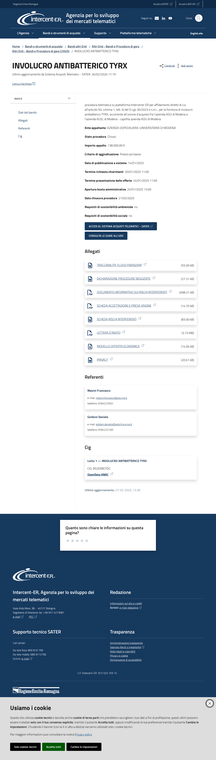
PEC (31, 617)
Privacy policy (83, 734)
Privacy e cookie (119, 656)
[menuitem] (194, 34)
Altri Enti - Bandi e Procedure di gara (115, 46)
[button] (199, 18)
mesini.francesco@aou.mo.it (111, 398)
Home (16, 46)
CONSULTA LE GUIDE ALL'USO (106, 236)
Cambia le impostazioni (84, 747)
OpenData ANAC (98, 474)
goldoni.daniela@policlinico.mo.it (114, 424)
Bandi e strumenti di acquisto (44, 46)
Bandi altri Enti (77, 46)
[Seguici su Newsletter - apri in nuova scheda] (155, 18)
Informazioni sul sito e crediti (126, 603)
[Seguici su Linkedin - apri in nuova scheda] (162, 18)
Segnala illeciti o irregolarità (125, 647)
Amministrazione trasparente (126, 643)
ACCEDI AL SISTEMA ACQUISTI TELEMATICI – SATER (119, 226)
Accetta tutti (53, 747)
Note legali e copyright (122, 651)
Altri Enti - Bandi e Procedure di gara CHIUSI (40, 51)
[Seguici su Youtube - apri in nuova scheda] (169, 18)
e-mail (16, 617)
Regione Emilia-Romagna (25, 4)
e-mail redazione (128, 608)
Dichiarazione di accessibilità (125, 660)
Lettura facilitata (22, 84)
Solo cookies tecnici (25, 747)
